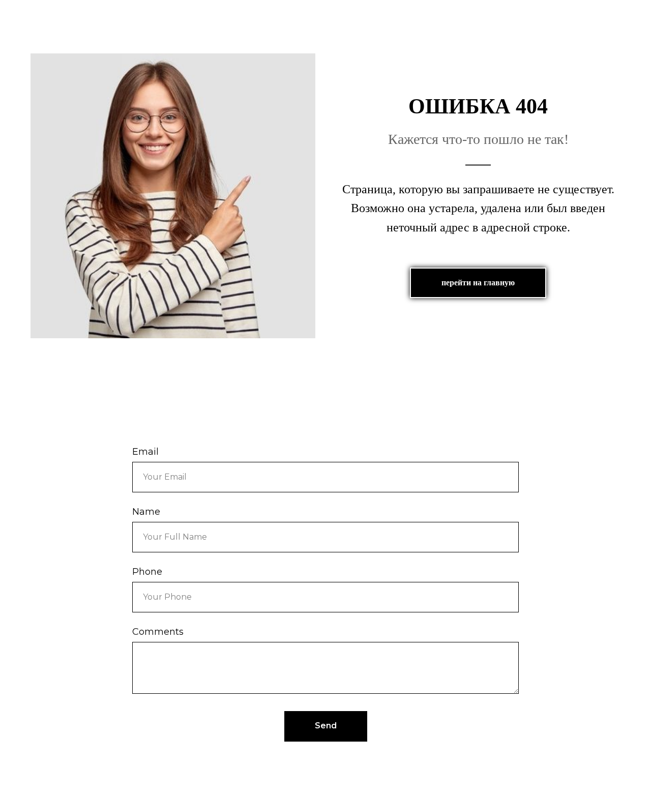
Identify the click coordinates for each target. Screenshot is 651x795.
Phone (147, 571)
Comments (158, 631)
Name (146, 511)
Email (145, 451)
